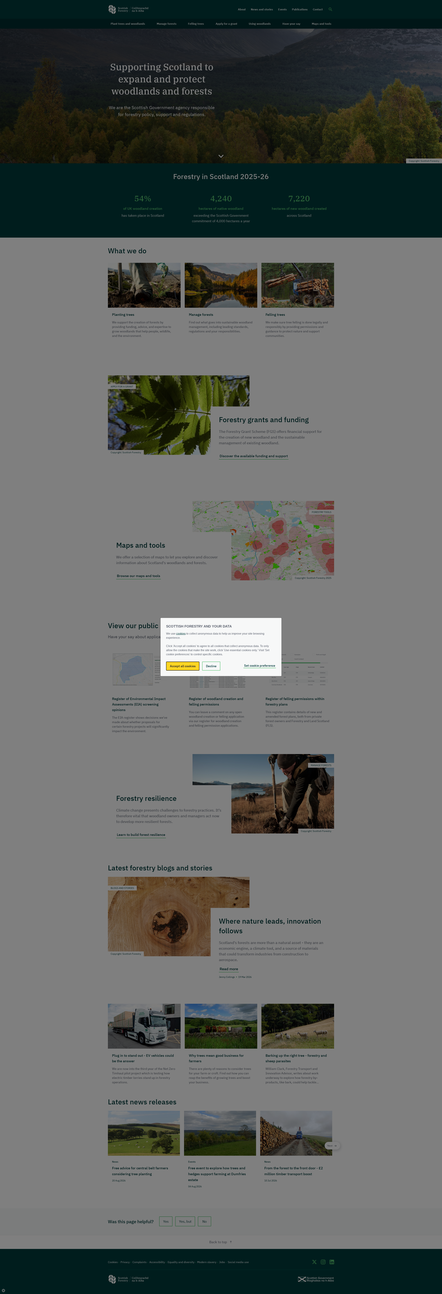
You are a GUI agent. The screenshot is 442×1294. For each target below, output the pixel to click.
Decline (211, 666)
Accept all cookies (183, 666)
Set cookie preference (259, 666)
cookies (181, 633)
